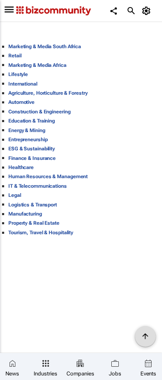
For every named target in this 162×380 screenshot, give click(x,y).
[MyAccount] (147, 11)
